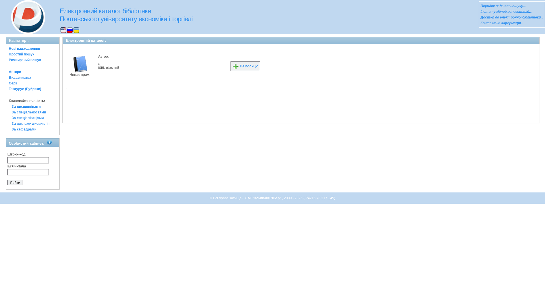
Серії (13, 83)
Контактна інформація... (502, 23)
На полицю (248, 66)
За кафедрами (24, 129)
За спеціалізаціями (28, 118)
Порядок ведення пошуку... (503, 6)
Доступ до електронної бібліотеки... (512, 17)
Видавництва (20, 78)
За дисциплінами (26, 107)
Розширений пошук (25, 60)
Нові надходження (24, 49)
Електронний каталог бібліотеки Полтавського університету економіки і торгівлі (126, 15)
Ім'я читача (16, 166)
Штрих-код (16, 154)
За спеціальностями (29, 112)
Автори (15, 72)
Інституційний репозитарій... (506, 12)
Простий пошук (21, 54)
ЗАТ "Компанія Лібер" (263, 198)
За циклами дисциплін (30, 124)
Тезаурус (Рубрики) (25, 89)
